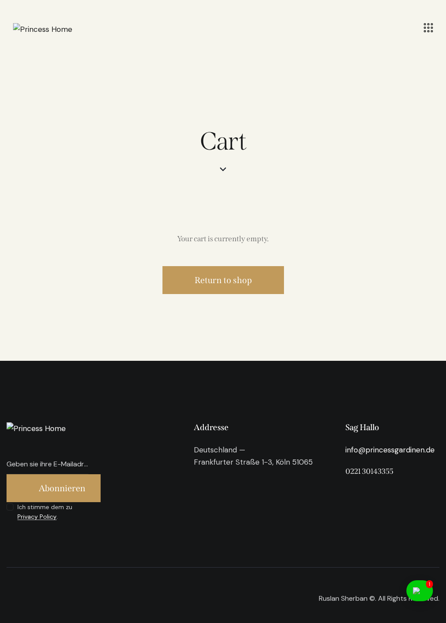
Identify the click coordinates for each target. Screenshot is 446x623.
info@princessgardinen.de (390, 450)
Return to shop (223, 280)
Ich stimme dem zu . (44, 511)
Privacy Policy (37, 516)
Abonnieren (62, 488)
